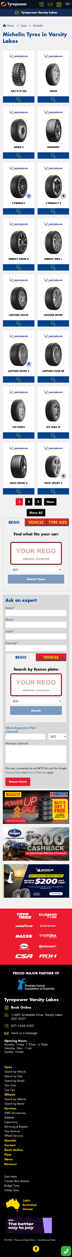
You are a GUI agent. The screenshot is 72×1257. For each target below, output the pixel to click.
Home (10, 25)
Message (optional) (16, 743)
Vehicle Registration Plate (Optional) (20, 729)
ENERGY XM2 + (53, 259)
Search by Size (13, 1076)
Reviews (10, 1164)
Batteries (9, 1117)
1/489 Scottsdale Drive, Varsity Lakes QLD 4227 (36, 1017)
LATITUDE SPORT (53, 315)
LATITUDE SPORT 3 (18, 371)
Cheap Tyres (11, 1190)
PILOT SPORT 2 (18, 483)
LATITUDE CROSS (18, 315)
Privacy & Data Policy (24, 1239)
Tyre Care (10, 1085)
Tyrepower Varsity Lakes (38, 12)
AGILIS (53, 91)
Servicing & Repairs (16, 1126)
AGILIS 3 (19, 147)
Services (10, 1108)
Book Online (13, 1150)
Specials (10, 1140)
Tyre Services (12, 1131)
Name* (9, 608)
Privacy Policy (13, 772)
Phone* (9, 620)
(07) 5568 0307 (22, 1026)
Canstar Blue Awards (16, 1181)
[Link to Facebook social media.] (36, 1249)
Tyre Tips (9, 1090)
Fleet (7, 1154)
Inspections (10, 1122)
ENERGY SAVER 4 (19, 259)
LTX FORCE (19, 427)
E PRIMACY (18, 203)
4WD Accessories (15, 1113)
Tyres (8, 1067)
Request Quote (18, 781)
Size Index (10, 1176)
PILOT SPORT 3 (53, 483)
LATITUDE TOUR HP (53, 371)
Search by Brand (14, 1081)
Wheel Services (13, 1136)
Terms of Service (36, 772)
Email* (9, 631)
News (8, 1159)
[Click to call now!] (41, 4)
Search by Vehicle (15, 1072)
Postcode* (11, 643)
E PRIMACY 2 (53, 203)
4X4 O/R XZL (19, 91)
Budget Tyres (11, 1185)
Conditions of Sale (46, 1239)
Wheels (9, 1094)
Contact (10, 1145)
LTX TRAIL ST (53, 427)
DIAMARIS (53, 147)
